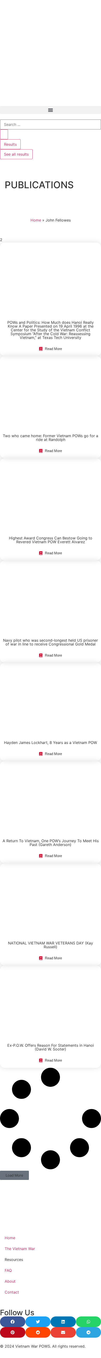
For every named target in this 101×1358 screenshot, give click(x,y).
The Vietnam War (20, 1248)
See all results (16, 154)
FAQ (8, 1270)
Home (36, 220)
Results (10, 144)
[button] (50, 110)
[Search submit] (4, 134)
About (10, 1281)
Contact (12, 1292)
